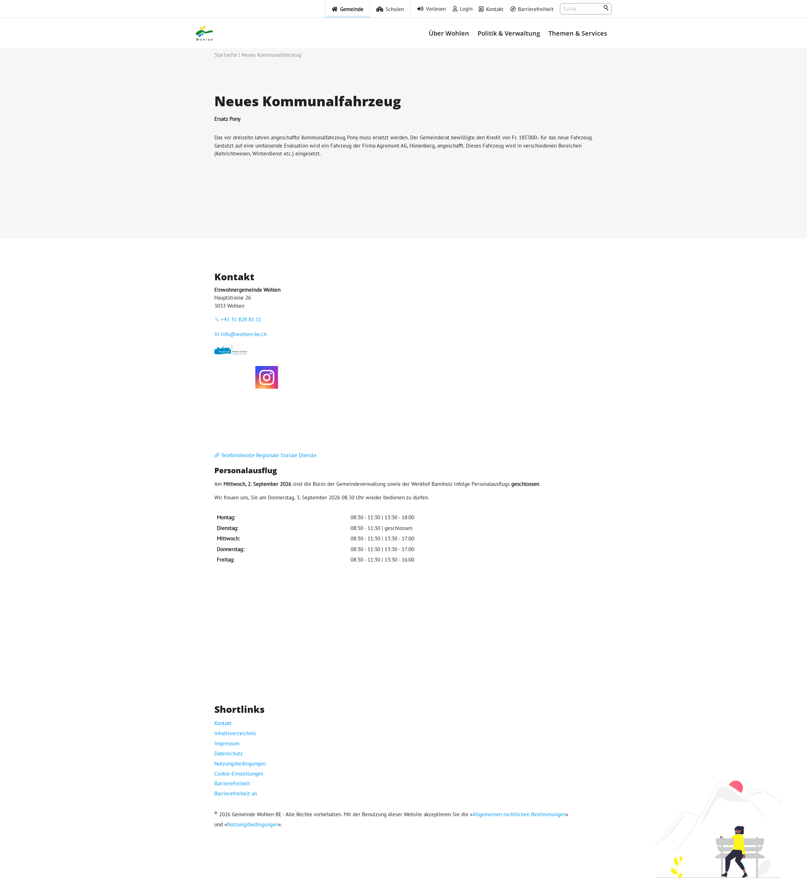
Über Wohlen (449, 33)
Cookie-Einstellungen (238, 773)
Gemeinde (351, 9)
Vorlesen (436, 8)
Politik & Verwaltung (509, 33)
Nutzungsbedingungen (240, 763)
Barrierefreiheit (536, 9)
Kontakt (494, 9)
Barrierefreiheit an (235, 793)
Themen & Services (578, 33)
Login (466, 8)
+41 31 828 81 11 (241, 319)
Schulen (395, 9)
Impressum (227, 743)
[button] (266, 377)
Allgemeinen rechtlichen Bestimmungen (519, 814)
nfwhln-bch (245, 334)
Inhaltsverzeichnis (235, 733)
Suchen (606, 8)
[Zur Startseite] (204, 33)
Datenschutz (228, 753)
